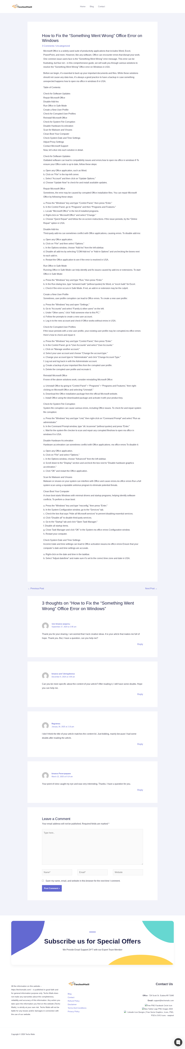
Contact (101, 6)
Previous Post (36, 588)
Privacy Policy (73, 1011)
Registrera (56, 724)
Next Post (151, 588)
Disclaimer (72, 1004)
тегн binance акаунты (61, 624)
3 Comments (48, 46)
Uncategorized (63, 46)
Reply (140, 644)
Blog (92, 6)
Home (82, 6)
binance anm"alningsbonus (63, 674)
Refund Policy (73, 1001)
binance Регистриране (61, 774)
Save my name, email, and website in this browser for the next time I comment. (83, 881)
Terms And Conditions (77, 1008)
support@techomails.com (164, 1001)
